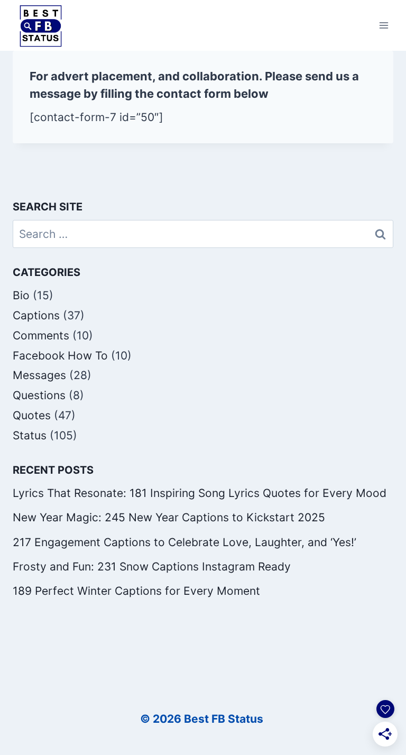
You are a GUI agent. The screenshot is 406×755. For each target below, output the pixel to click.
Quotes (32, 415)
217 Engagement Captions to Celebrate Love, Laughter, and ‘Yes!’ (184, 542)
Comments (41, 335)
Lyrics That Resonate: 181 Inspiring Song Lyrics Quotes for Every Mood (199, 493)
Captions (36, 315)
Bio (21, 295)
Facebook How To (60, 355)
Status (30, 435)
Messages (39, 375)
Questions (39, 395)
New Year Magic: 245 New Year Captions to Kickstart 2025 (169, 517)
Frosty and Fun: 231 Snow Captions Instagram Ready (152, 566)
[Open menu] (383, 25)
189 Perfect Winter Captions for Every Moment (136, 590)
